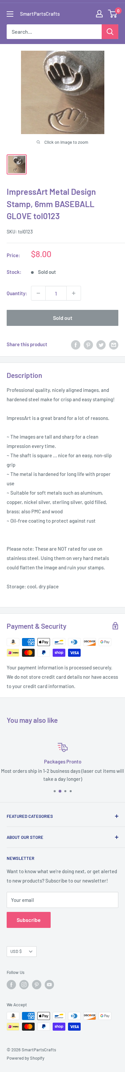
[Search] (110, 31)
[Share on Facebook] (75, 344)
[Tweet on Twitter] (101, 344)
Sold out (62, 318)
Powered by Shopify (25, 1058)
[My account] (99, 13)
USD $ (16, 951)
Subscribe (29, 920)
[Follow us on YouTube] (49, 984)
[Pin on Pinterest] (88, 344)
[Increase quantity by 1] (74, 293)
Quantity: (17, 293)
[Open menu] (10, 14)
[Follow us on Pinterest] (36, 984)
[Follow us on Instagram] (24, 984)
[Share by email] (113, 344)
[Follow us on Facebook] (11, 984)
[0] (113, 14)
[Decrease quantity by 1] (38, 293)
